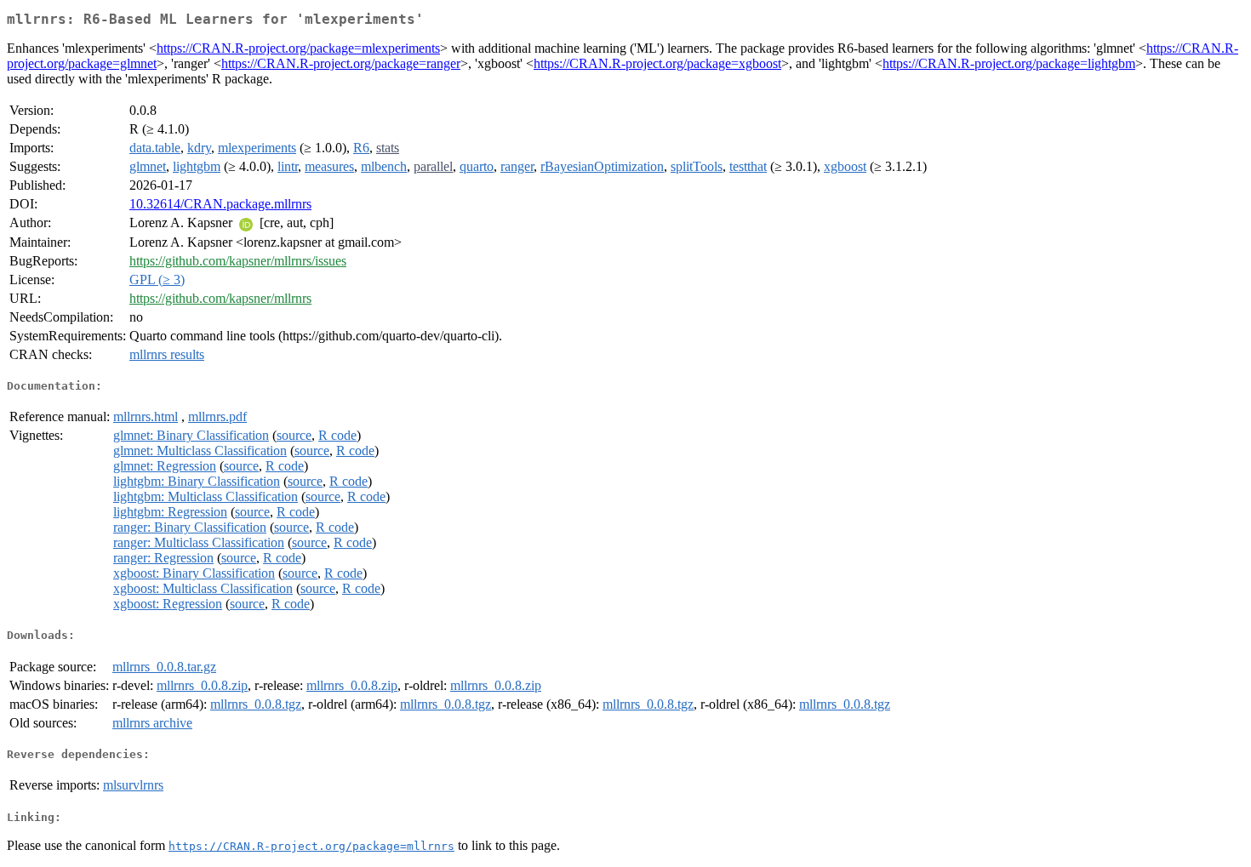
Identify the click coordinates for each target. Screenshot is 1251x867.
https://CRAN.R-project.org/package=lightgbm (1009, 63)
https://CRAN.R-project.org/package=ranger (340, 63)
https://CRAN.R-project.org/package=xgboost (657, 63)
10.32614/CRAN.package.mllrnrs (220, 204)
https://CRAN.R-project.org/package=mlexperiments (298, 48)
